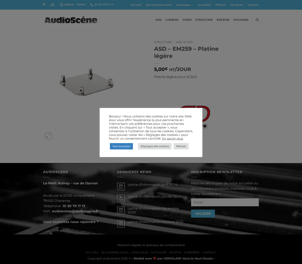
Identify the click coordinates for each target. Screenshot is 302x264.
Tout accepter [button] (121, 146)
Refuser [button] (181, 146)
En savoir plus (172, 138)
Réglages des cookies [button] (155, 146)
